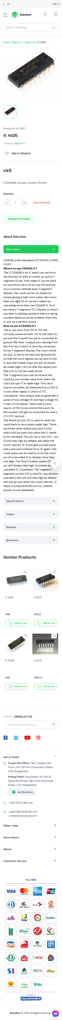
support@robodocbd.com (23, 811)
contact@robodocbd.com (23, 815)
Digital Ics (17, 42)
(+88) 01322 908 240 (21, 802)
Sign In (56, 3)
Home (6, 42)
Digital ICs (30, 42)
